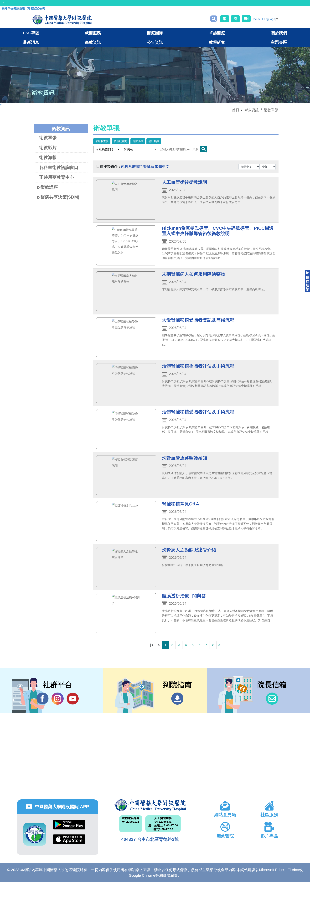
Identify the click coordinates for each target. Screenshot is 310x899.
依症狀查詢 (101, 141)
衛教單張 (271, 110)
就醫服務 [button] (93, 33)
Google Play (69, 827)
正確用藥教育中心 (56, 177)
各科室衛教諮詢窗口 (58, 167)
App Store (69, 841)
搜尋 (213, 18)
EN (246, 19)
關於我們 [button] (279, 33)
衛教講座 (49, 187)
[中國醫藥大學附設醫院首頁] (61, 19)
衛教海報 (48, 157)
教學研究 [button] (217, 42)
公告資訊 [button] (155, 42)
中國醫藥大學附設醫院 (150, 805)
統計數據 (154, 141)
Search (203, 149)
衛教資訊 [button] (93, 42)
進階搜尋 (138, 141)
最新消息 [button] (31, 42)
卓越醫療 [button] (217, 33)
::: (4, 3)
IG (58, 699)
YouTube (73, 699)
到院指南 (177, 699)
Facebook (42, 699)
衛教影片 (48, 147)
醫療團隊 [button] (155, 33)
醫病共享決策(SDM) (60, 197)
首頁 (235, 110)
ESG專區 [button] (31, 33)
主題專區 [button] (279, 42)
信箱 (272, 699)
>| (219, 645)
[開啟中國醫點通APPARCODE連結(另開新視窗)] (34, 834)
